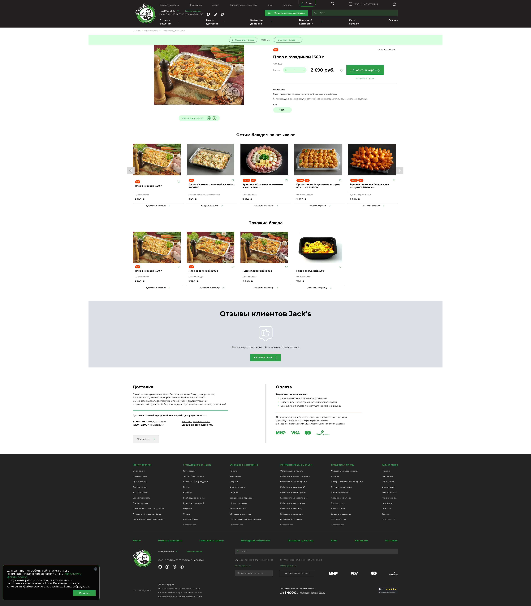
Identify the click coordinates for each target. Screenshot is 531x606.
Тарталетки (235, 476)
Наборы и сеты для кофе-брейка (347, 482)
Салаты (186, 514)
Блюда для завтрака (341, 514)
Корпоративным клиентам (243, 5)
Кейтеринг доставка (257, 22)
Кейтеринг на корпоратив (293, 492)
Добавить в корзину (365, 70)
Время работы (140, 482)
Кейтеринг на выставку (291, 514)
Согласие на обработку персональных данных (180, 592)
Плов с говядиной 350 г (310, 271)
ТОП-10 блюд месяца (193, 476)
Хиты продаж (189, 471)
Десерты (234, 492)
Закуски (234, 482)
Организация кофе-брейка (293, 482)
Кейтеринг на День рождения (295, 476)
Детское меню (338, 503)
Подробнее (143, 439)
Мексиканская (389, 498)
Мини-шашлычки (238, 503)
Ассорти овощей (238, 508)
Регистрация (370, 4)
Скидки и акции (141, 503)
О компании (195, 5)
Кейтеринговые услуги (296, 464)
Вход (356, 4)
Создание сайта (287, 588)
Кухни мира (390, 464)
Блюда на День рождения (196, 482)
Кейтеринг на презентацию (294, 498)
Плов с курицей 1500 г (148, 186)
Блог (269, 5)
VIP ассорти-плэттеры (240, 514)
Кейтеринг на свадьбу (291, 508)
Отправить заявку (212, 540)
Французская (388, 487)
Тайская (386, 514)
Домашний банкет (340, 492)
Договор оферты (166, 584)
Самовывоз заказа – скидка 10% (148, 508)
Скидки (393, 20)
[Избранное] (332, 4)
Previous (131, 170)
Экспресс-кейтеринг (244, 464)
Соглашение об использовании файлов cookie (180, 596)
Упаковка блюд (140, 492)
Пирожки (188, 508)
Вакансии (361, 540)
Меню (137, 540)
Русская (386, 471)
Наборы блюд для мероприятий (246, 519)
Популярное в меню (197, 464)
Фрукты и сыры (237, 487)
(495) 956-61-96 (167, 11)
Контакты (287, 5)
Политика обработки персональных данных (179, 588)
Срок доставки (140, 487)
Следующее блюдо (286, 40)
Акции (215, 5)
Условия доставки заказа (196, 421)
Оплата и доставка (169, 5)
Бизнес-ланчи (338, 508)
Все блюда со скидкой (194, 498)
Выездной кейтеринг (306, 22)
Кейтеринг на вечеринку (292, 503)
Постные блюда (338, 519)
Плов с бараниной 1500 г (257, 271)
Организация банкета (291, 519)
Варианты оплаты (141, 498)
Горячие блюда (190, 519)
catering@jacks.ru (288, 566)
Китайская (387, 503)
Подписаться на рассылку (297, 573)
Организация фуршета (291, 471)
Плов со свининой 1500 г (203, 271)
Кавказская (387, 476)
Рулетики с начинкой (193, 503)
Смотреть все (189, 525)
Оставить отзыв (387, 49)
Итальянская (388, 482)
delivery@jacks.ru (243, 566)
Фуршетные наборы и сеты (344, 471)
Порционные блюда (341, 498)
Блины (186, 487)
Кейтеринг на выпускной (292, 487)
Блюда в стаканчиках (341, 487)
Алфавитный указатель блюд (147, 514)
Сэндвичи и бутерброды (242, 498)
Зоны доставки (140, 476)
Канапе (233, 471)
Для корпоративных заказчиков (149, 519)
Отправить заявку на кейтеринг (290, 13)
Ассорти (335, 476)
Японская (387, 508)
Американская (389, 492)
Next (399, 170)
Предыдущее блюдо (244, 40)
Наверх (2, 151)
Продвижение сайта (306, 588)
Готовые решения (165, 22)
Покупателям (142, 464)
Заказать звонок (193, 11)
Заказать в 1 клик (365, 78)
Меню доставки (212, 22)
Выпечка (187, 492)
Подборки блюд (342, 464)
